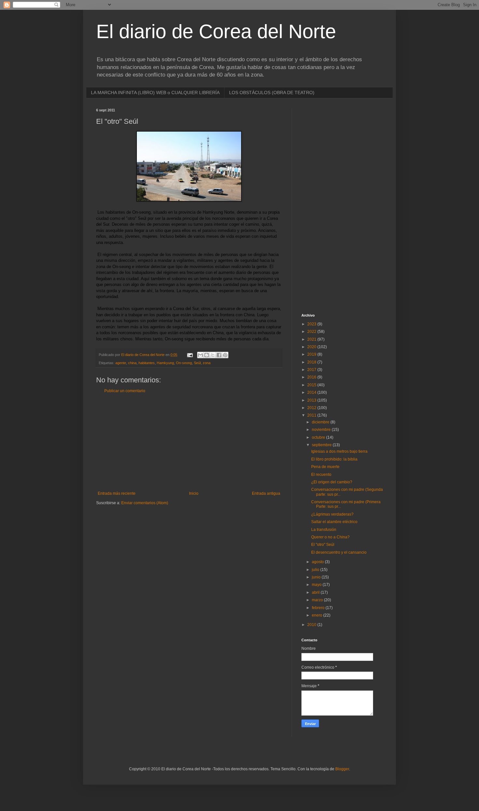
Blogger (342, 769)
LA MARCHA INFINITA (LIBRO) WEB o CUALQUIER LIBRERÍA (155, 92)
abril (316, 592)
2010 (312, 624)
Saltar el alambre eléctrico (334, 521)
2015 (312, 385)
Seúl (197, 363)
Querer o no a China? (330, 537)
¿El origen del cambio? (331, 482)
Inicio (193, 493)
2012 (312, 408)
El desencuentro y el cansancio (339, 552)
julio (316, 569)
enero (317, 615)
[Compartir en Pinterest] (225, 355)
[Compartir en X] (213, 355)
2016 (312, 377)
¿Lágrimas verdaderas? (332, 514)
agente (120, 363)
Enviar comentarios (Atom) (144, 503)
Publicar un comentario (124, 391)
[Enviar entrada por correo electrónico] (189, 355)
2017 (312, 369)
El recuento (321, 474)
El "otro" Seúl (322, 544)
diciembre (321, 422)
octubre (319, 437)
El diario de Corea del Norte (216, 31)
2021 (312, 339)
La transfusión (323, 529)
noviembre (322, 429)
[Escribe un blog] (206, 355)
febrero (319, 607)
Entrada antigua (266, 493)
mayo (317, 584)
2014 (312, 392)
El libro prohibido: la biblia (334, 459)
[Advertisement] (189, 442)
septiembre (322, 445)
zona (206, 363)
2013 (312, 400)
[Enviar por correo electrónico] (200, 355)
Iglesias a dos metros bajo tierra (339, 451)
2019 (312, 354)
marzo (318, 600)
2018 (312, 362)
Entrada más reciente (117, 493)
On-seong (184, 363)
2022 (312, 331)
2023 (312, 324)
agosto (318, 562)
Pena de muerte (325, 466)
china (132, 363)
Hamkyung (165, 363)
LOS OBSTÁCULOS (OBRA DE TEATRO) (271, 92)
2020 (312, 347)
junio (317, 577)
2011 (312, 415)
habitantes (146, 363)
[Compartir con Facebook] (219, 355)
